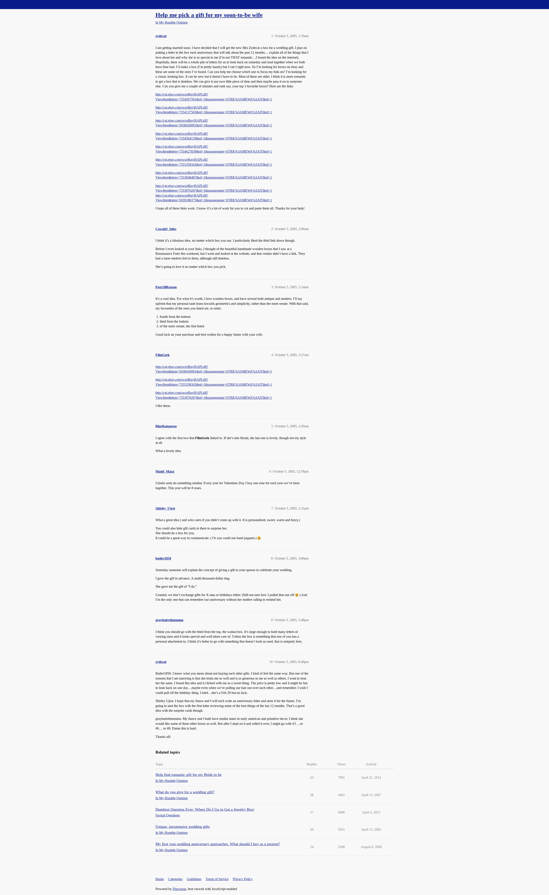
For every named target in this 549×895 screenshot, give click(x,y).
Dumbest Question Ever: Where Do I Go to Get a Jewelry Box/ (204, 809)
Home (159, 879)
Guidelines (194, 879)
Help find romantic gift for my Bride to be (188, 774)
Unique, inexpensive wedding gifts (182, 826)
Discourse (179, 889)
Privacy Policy (243, 879)
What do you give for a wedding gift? (184, 792)
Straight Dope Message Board (22, 4)
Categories (175, 879)
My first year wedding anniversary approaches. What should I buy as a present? (217, 844)
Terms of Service (217, 879)
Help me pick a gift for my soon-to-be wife (208, 15)
